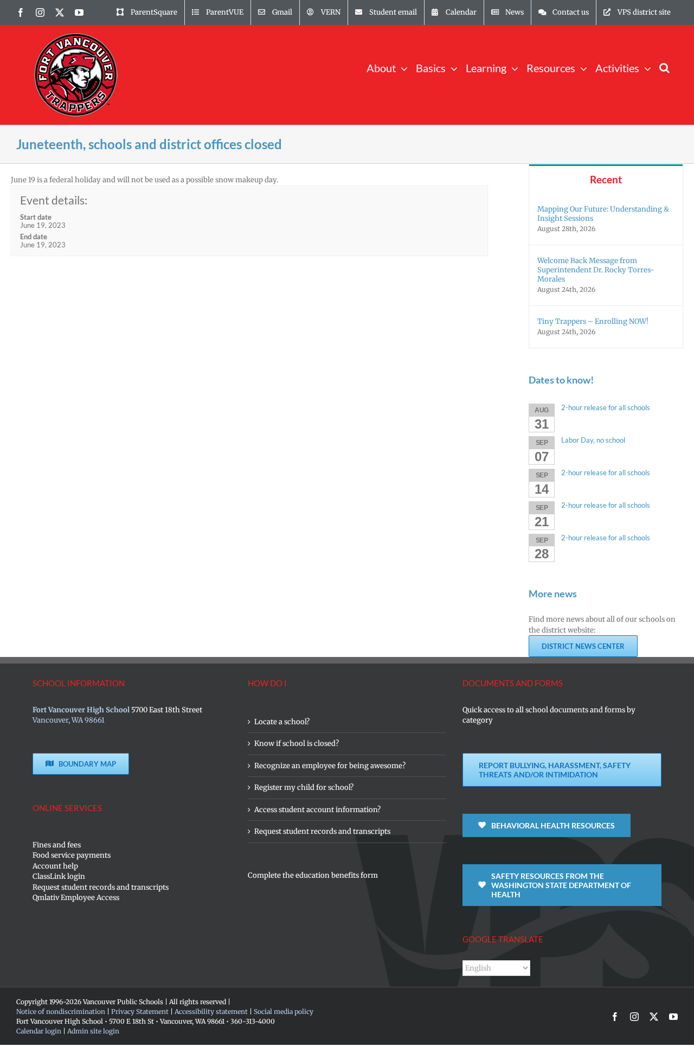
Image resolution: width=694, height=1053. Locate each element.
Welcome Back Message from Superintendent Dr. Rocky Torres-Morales (595, 270)
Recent (606, 179)
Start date (36, 217)
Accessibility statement (211, 1011)
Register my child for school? (304, 787)
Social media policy (283, 1011)
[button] (664, 67)
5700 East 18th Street (166, 709)
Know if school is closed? (296, 743)
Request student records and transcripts (101, 887)
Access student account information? (317, 809)
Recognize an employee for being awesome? (330, 765)
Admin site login (93, 1031)
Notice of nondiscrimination (60, 1011)
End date (33, 236)
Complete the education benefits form (313, 875)
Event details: (53, 200)
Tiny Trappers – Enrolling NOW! (592, 321)
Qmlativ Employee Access (76, 897)
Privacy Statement (140, 1011)
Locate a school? (282, 721)
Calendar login (38, 1031)
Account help (55, 866)
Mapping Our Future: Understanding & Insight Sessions (603, 214)
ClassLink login (59, 876)
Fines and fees (57, 845)
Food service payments (72, 855)
